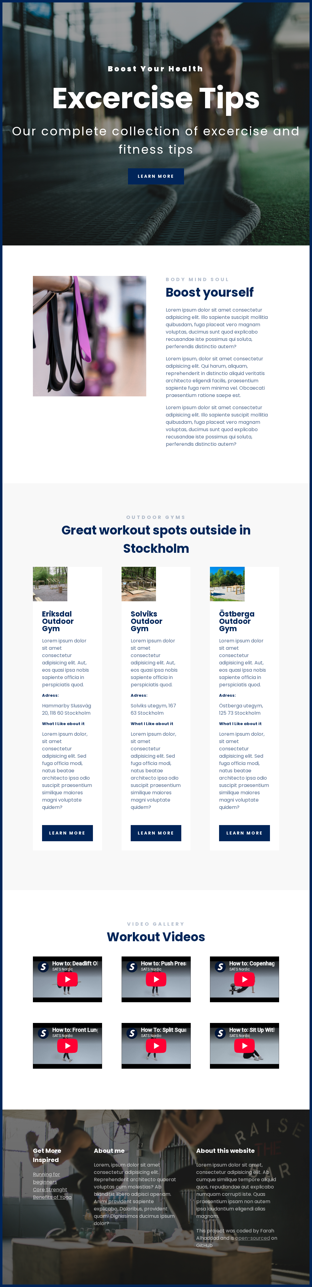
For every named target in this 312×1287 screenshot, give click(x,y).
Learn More (156, 176)
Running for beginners (46, 1178)
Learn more (67, 833)
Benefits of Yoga (52, 1197)
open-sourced (252, 1238)
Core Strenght (50, 1189)
